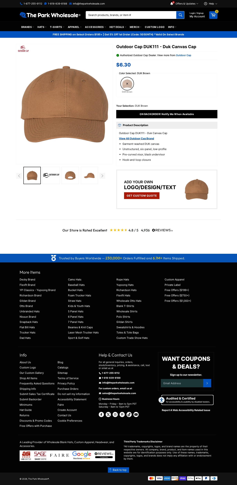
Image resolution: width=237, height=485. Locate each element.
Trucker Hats (27, 332)
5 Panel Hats (75, 311)
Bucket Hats (75, 290)
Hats (41, 26)
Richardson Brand (30, 295)
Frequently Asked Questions (37, 383)
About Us (25, 362)
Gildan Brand (28, 300)
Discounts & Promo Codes (36, 420)
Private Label (173, 284)
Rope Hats (122, 279)
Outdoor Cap (183, 55)
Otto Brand (26, 306)
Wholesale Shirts (126, 311)
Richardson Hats (126, 290)
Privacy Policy (66, 383)
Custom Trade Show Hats (132, 338)
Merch (135, 26)
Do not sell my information (74, 394)
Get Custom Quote (142, 195)
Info (171, 26)
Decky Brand (27, 279)
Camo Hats (74, 279)
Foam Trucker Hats (79, 295)
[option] (32, 176)
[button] (64, 104)
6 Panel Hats (75, 316)
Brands (26, 26)
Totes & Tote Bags (127, 332)
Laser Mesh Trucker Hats (83, 332)
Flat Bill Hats (27, 327)
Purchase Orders (68, 388)
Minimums (26, 404)
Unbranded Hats (30, 311)
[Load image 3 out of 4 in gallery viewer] (70, 175)
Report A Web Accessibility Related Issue (186, 410)
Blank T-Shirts (125, 306)
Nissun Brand (28, 316)
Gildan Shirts (124, 322)
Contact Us (64, 415)
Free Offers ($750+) (177, 295)
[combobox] (135, 15)
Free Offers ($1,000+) (178, 300)
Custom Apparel (174, 279)
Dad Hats (25, 338)
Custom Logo (155, 26)
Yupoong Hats (125, 284)
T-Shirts (56, 26)
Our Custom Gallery (32, 372)
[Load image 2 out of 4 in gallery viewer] (51, 175)
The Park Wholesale (38, 479)
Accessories (94, 26)
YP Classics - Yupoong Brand (38, 290)
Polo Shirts (123, 316)
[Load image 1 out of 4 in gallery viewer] (32, 175)
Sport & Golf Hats (78, 338)
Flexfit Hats (123, 295)
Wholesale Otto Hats (128, 300)
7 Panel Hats (75, 322)
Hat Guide (26, 410)
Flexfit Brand (27, 284)
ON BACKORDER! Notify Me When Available (167, 114)
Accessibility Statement (72, 399)
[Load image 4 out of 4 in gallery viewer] (89, 175)
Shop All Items (28, 378)
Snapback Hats (29, 322)
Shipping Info (28, 388)
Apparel (74, 26)
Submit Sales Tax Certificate (37, 394)
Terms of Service (68, 378)
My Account (197, 15)
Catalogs (63, 367)
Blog (60, 362)
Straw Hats (74, 300)
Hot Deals (117, 26)
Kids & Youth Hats (79, 306)
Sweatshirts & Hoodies (130, 327)
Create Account (67, 410)
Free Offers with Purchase (36, 425)
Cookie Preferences (70, 420)
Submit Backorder (31, 399)
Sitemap (63, 372)
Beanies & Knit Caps (80, 327)
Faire (61, 404)
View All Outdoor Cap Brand (136, 138)
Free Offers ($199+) (177, 290)
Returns (24, 415)
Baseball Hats (76, 284)
